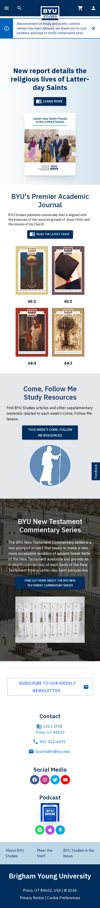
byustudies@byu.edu (52, 751)
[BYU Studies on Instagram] (45, 779)
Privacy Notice (32, 897)
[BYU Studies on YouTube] (65, 779)
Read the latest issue (53, 234)
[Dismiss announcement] (95, 28)
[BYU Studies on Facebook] (34, 779)
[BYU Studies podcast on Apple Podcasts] (50, 830)
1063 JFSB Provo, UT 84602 (50, 729)
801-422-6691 (53, 741)
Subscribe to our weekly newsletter (47, 687)
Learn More (53, 101)
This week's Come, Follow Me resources (50, 433)
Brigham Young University (50, 875)
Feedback (96, 471)
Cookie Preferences (63, 897)
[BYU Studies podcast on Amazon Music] (60, 830)
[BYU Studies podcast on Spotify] (39, 830)
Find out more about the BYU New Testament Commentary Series (50, 583)
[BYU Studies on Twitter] (55, 779)
